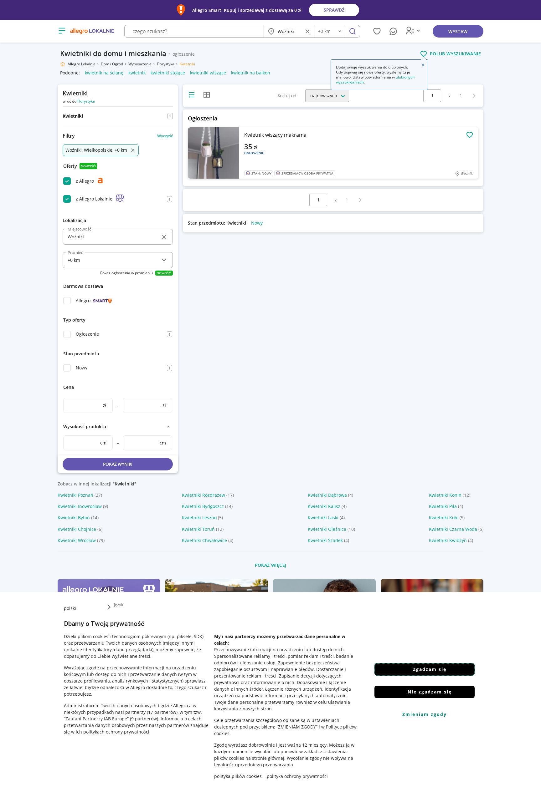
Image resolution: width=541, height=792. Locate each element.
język (118, 604)
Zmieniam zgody (424, 714)
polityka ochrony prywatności (297, 776)
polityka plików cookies (238, 776)
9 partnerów (144, 719)
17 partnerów (162, 712)
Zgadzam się (429, 669)
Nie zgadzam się (430, 692)
